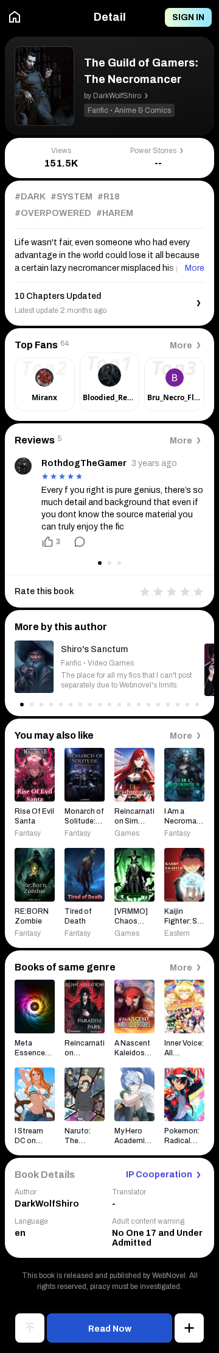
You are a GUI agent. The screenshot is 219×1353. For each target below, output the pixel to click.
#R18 (108, 196)
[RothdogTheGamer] (23, 466)
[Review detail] (74, 542)
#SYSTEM (71, 196)
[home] (14, 17)
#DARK (30, 196)
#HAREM (114, 213)
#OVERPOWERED (53, 213)
